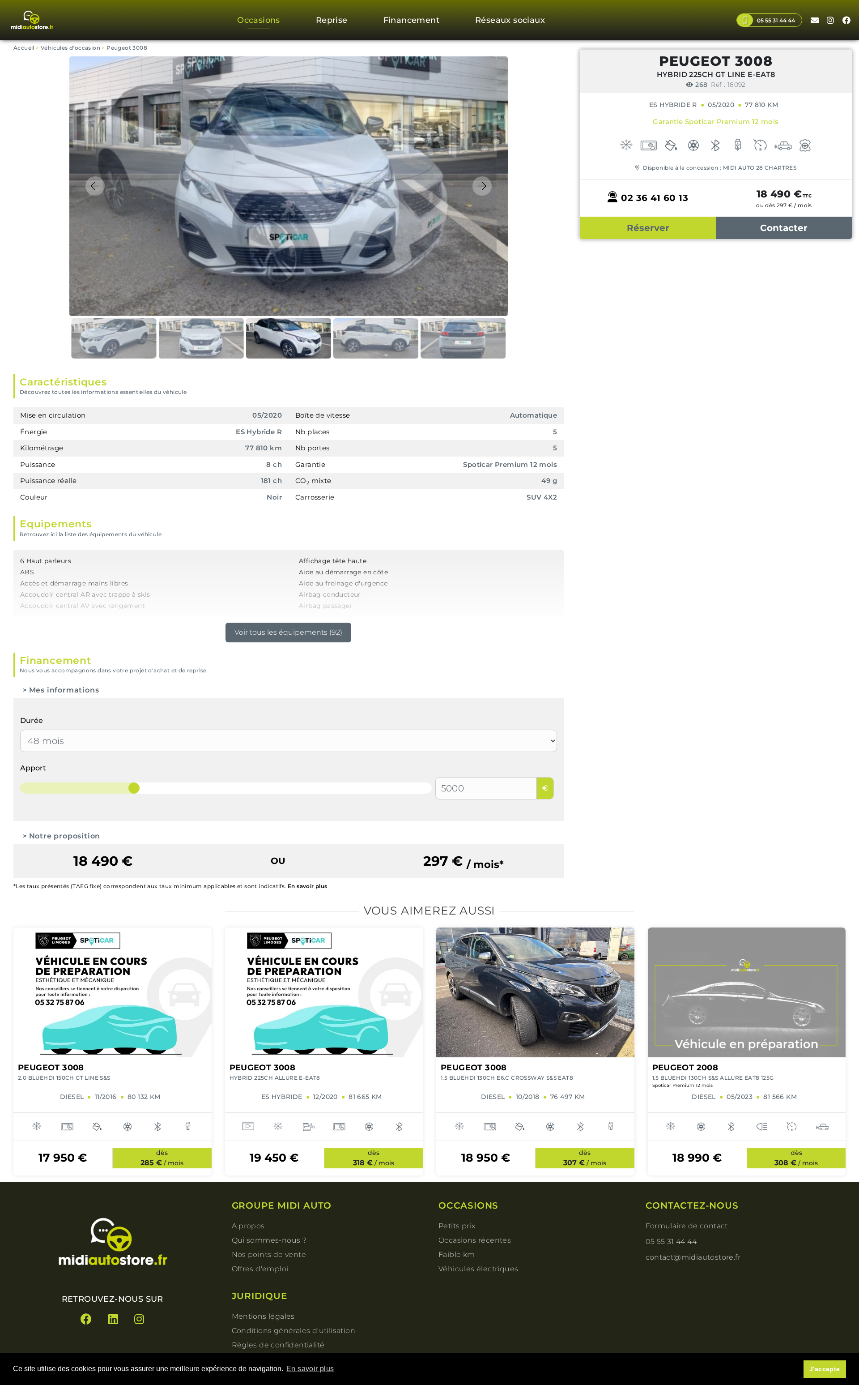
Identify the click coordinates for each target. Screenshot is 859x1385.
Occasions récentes (474, 1240)
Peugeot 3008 (126, 47)
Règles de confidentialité (278, 1345)
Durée (31, 720)
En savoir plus (307, 886)
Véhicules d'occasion (70, 47)
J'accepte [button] (824, 1368)
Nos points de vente (269, 1254)
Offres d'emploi (260, 1269)
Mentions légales (263, 1316)
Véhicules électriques (478, 1269)
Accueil (23, 47)
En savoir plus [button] (310, 1368)
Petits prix (456, 1226)
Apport (33, 768)
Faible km (456, 1254)
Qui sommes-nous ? (269, 1240)
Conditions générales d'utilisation (294, 1330)
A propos (248, 1226)
